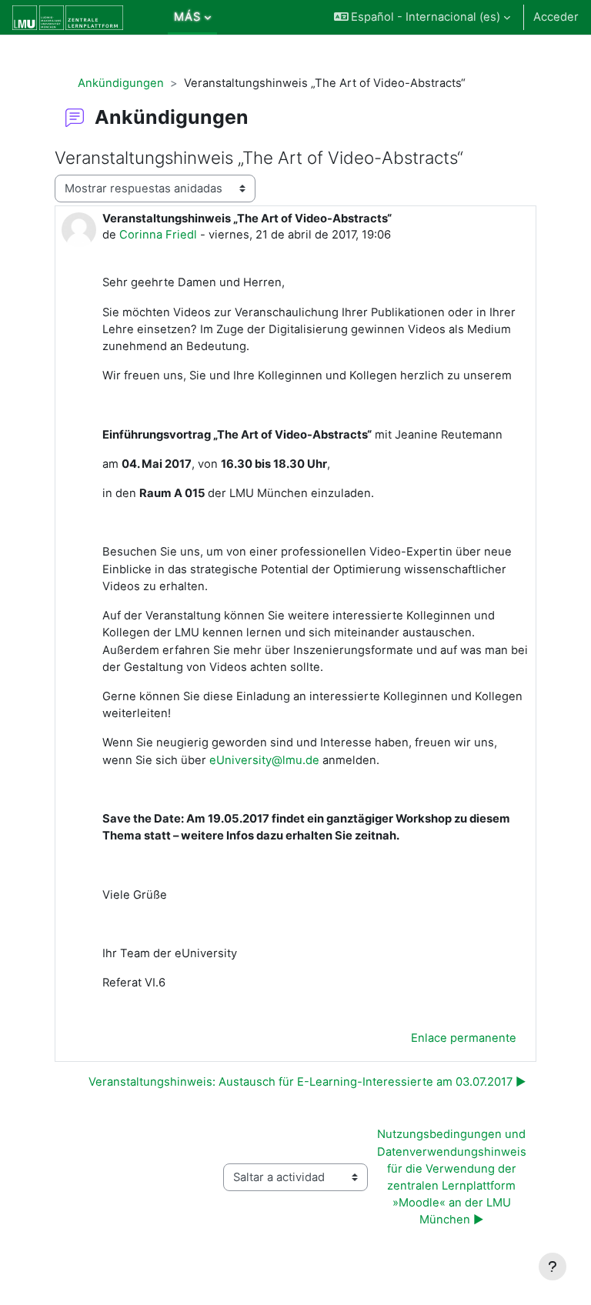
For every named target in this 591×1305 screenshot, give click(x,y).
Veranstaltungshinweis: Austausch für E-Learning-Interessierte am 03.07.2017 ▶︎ (307, 1082)
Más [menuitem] (187, 17)
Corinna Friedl (158, 235)
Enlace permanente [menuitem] (463, 1038)
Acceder (556, 17)
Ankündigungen (121, 83)
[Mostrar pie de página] (552, 1266)
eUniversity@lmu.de (264, 760)
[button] (422, 17)
